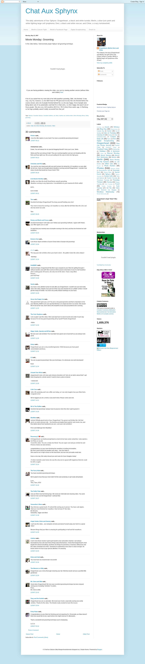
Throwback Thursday (103, 180)
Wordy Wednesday (102, 193)
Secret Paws (108, 172)
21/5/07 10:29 (35, 278)
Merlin (100, 159)
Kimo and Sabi (35, 557)
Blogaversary (114, 129)
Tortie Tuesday (108, 184)
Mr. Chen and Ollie (36, 581)
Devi (114, 139)
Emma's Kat (35, 239)
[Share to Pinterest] (44, 123)
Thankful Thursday (112, 178)
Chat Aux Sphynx (51, 11)
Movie (83, 115)
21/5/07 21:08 (35, 515)
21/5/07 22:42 (35, 592)
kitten (57, 115)
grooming (27, 117)
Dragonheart (103, 143)
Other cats (109, 164)
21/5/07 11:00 (35, 308)
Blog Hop (103, 129)
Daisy (32, 344)
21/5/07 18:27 (35, 498)
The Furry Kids (35, 470)
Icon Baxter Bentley (37, 179)
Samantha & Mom (36, 504)
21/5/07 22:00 (35, 551)
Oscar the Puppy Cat (37, 299)
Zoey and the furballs (37, 598)
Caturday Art (101, 135)
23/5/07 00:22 (35, 626)
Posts (101, 71)
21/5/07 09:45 (35, 214)
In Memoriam (115, 151)
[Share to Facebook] (42, 123)
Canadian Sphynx (38, 115)
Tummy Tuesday (107, 186)
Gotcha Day (116, 149)
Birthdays (117, 127)
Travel (117, 184)
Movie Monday (77, 115)
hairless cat (62, 115)
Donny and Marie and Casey (40, 220)
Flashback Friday (111, 147)
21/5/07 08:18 (35, 172)
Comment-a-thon (101, 136)
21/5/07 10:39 (35, 293)
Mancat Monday (113, 153)
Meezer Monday (106, 155)
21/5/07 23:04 (35, 605)
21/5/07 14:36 (35, 430)
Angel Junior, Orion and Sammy (41, 521)
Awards (107, 127)
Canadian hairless (48, 115)
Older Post (86, 634)
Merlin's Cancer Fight (39, 29)
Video (87, 115)
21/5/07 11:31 (35, 351)
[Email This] (36, 123)
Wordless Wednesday (105, 192)
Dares (109, 138)
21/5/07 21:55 (35, 532)
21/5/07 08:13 (35, 157)
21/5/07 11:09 (35, 325)
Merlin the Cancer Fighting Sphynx (106, 107)
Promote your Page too (103, 111)
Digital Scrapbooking (78, 29)
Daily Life (33, 125)
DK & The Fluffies (36, 406)
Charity (110, 135)
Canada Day (100, 131)
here (61, 92)
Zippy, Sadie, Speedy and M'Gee (41, 331)
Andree (33, 538)
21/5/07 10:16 (35, 259)
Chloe (115, 135)
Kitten (102, 153)
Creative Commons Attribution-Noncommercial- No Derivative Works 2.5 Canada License (106, 312)
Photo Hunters (109, 166)
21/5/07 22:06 (35, 562)
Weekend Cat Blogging (108, 190)
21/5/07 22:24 (35, 575)
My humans (48, 125)
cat (54, 115)
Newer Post (29, 634)
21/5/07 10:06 (35, 244)
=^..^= (32, 250)
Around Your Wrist (36, 372)
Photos (100, 168)
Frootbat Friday (102, 149)
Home (26, 29)
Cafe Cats (34, 389)
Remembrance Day (104, 170)
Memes (114, 157)
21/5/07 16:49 (35, 485)
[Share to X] (40, 123)
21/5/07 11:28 (35, 338)
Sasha (33, 284)
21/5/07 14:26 (35, 411)
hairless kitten (69, 115)
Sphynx (31, 115)
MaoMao (33, 417)
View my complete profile (104, 63)
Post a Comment (33, 630)
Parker (33, 135)
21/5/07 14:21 (35, 400)
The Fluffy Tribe (35, 491)
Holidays (102, 151)
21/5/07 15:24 (35, 464)
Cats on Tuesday (110, 133)
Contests (113, 137)
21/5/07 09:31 (35, 193)
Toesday (109, 182)
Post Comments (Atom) (41, 637)
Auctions (99, 127)
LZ (31, 357)
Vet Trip (109, 188)
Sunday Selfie (108, 176)
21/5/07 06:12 (35, 140)
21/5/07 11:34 (35, 366)
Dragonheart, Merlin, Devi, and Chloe (109, 49)
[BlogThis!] (38, 123)
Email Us (92, 29)
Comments (102, 74)
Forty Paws (34, 611)
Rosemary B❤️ (35, 436)
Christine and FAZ (36, 164)
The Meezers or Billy (37, 568)
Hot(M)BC (34, 265)
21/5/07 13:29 (35, 383)
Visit (104, 265)
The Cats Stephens (37, 314)
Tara (32, 199)
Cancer (109, 131)
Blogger (99, 649)
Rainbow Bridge (115, 168)
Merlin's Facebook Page (58, 29)
